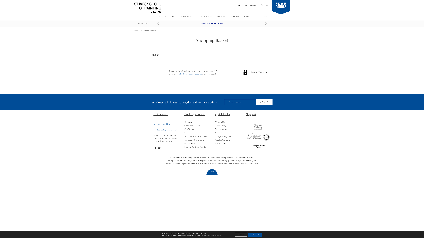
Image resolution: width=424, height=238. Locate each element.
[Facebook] (155, 148)
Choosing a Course (193, 126)
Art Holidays (187, 17)
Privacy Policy (190, 143)
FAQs (186, 133)
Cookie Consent (222, 140)
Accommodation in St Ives (196, 136)
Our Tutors (221, 17)
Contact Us (220, 133)
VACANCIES (220, 143)
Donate (247, 17)
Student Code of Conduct (195, 147)
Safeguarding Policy (224, 136)
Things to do (221, 129)
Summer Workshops (212, 24)
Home (158, 17)
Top (212, 172)
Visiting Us (220, 122)
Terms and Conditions (194, 140)
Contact (253, 5)
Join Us (264, 102)
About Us (235, 17)
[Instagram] (159, 148)
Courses (188, 122)
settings (218, 235)
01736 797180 (141, 23)
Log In (244, 5)
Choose (241, 234)
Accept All (255, 234)
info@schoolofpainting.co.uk (189, 74)
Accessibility (220, 126)
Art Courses (171, 17)
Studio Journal (204, 17)
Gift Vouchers (262, 17)
